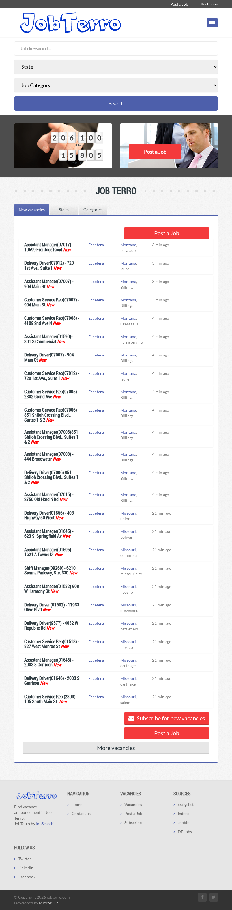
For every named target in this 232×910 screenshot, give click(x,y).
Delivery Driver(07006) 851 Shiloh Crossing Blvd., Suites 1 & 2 (51, 477)
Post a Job (179, 4)
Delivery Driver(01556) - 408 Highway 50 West (49, 515)
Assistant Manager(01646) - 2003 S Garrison (49, 662)
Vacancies (133, 804)
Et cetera (96, 244)
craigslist (186, 804)
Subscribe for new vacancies (170, 718)
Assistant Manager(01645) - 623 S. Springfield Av (49, 533)
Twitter (24, 858)
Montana (128, 244)
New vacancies (32, 209)
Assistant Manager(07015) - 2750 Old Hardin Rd (49, 496)
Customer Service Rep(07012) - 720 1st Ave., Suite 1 (51, 375)
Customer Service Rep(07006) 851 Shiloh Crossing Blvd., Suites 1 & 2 (50, 415)
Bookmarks (209, 4)
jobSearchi (45, 823)
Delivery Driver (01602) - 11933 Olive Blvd (51, 607)
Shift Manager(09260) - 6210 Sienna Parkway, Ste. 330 (50, 570)
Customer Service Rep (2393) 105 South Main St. (50, 698)
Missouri (128, 513)
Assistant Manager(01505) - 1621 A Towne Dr (49, 551)
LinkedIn (25, 867)
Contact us (81, 813)
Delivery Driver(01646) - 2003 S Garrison (52, 680)
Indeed (184, 813)
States (64, 209)
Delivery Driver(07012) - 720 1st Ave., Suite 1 (49, 265)
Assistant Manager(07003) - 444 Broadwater (49, 456)
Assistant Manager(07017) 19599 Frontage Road (47, 246)
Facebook (26, 876)
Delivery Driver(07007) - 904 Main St (49, 357)
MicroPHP (48, 902)
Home (77, 804)
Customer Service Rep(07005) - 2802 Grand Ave (51, 393)
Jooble (183, 822)
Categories (92, 209)
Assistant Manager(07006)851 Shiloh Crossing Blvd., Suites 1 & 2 (51, 437)
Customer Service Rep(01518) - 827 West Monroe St (51, 643)
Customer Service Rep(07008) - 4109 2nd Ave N (51, 320)
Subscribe (133, 822)
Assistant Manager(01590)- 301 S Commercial (48, 338)
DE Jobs (185, 831)
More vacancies (116, 747)
